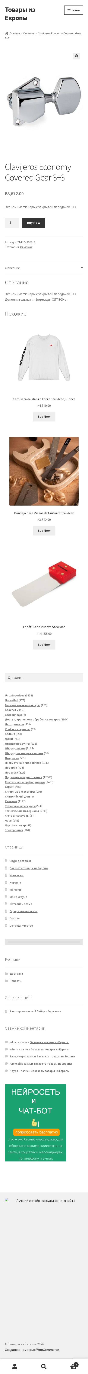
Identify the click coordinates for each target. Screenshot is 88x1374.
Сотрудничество (21, 925)
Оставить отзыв (21, 904)
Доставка (16, 973)
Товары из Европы (20, 13)
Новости (15, 981)
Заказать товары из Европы (29, 868)
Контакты (16, 875)
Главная (15, 33)
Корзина (15, 882)
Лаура (14, 1071)
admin (14, 1049)
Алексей (15, 1063)
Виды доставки (20, 861)
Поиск (44, 1367)
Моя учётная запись (14, 1367)
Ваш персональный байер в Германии (35, 1011)
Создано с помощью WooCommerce (32, 1349)
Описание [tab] (12, 268)
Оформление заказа (23, 911)
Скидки (15, 918)
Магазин (15, 890)
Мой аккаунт (18, 897)
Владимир (17, 1056)
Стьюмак (29, 33)
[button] (76, 56)
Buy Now (33, 222)
